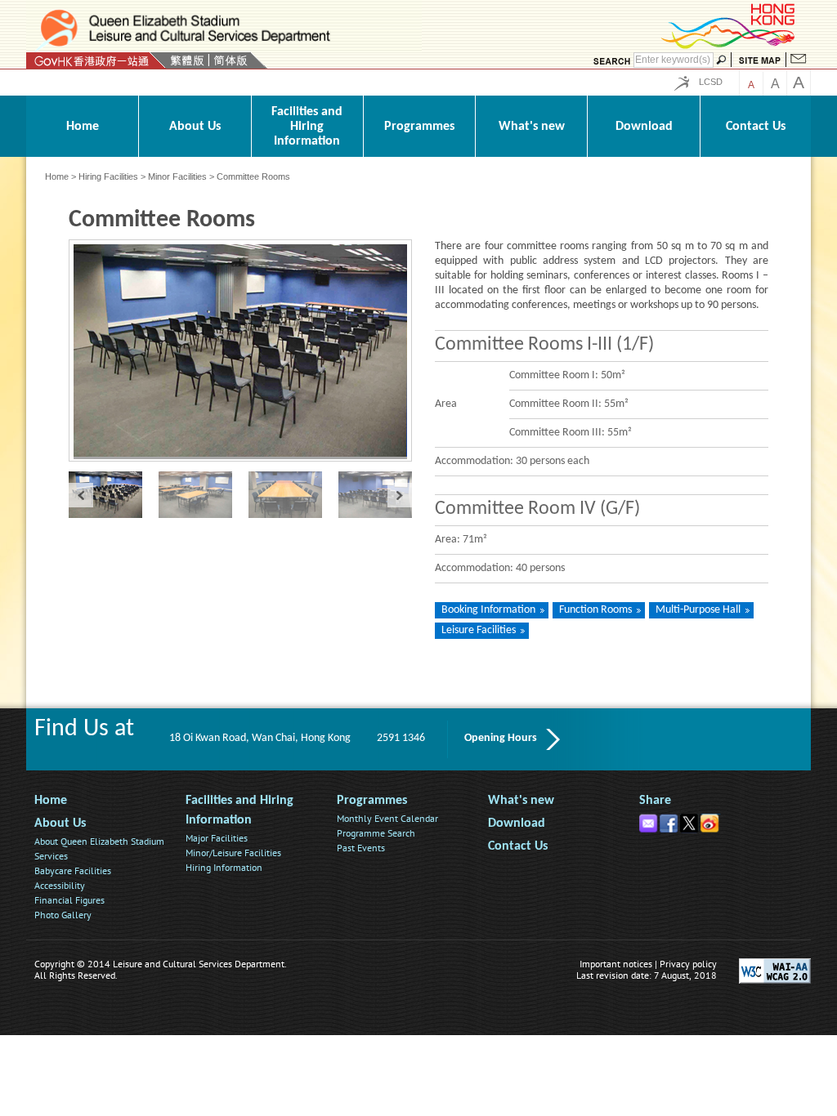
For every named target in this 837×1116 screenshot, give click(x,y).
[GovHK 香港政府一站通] (96, 60)
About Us (60, 823)
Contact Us (518, 846)
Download (516, 823)
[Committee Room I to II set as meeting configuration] (293, 494)
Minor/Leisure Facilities (233, 852)
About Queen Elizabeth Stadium (99, 841)
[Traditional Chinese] (187, 60)
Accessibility (59, 885)
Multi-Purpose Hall (698, 610)
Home (57, 176)
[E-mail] (649, 820)
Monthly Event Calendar (387, 818)
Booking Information (488, 610)
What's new (521, 800)
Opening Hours (500, 738)
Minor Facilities (177, 176)
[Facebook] (670, 820)
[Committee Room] (383, 494)
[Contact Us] (798, 60)
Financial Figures (69, 900)
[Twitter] (690, 820)
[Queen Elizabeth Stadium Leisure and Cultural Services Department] (224, 28)
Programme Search (376, 833)
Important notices (616, 964)
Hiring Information (224, 867)
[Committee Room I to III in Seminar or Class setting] (114, 494)
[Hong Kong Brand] (729, 46)
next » (399, 494)
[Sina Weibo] (710, 820)
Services (51, 856)
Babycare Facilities (72, 870)
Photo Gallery (63, 914)
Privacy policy (688, 964)
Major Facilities (217, 838)
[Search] (611, 60)
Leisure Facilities (478, 630)
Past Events (361, 847)
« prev (81, 494)
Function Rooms (595, 610)
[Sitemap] (759, 60)
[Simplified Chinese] (230, 60)
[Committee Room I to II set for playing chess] (203, 494)
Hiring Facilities (108, 176)
